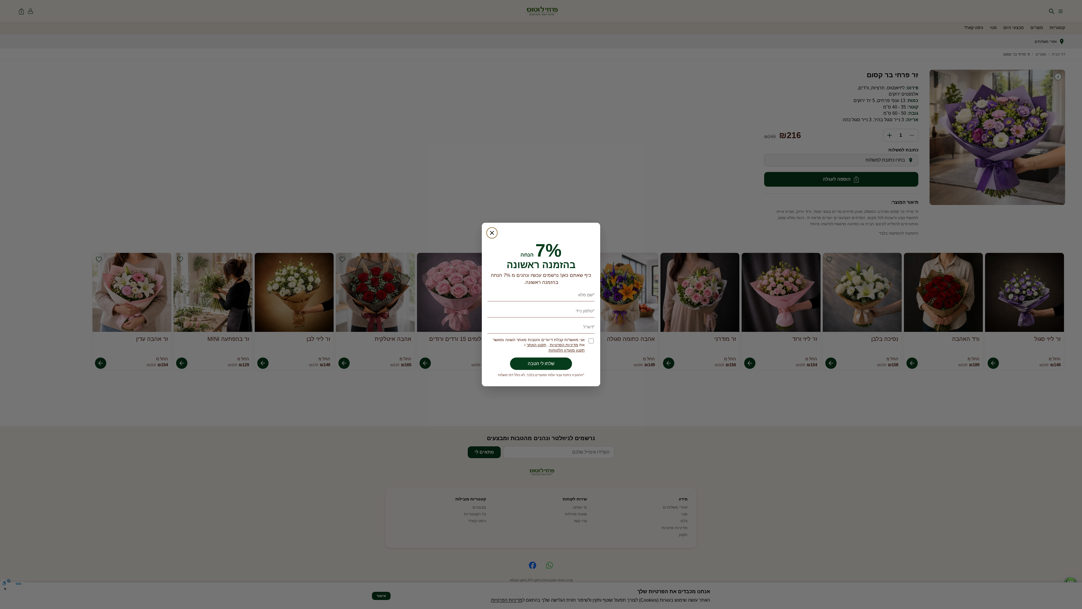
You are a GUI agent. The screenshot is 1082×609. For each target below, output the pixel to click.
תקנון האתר (536, 345)
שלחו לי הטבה (541, 363)
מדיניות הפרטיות (564, 345)
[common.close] (491, 232)
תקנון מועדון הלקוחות (567, 350)
